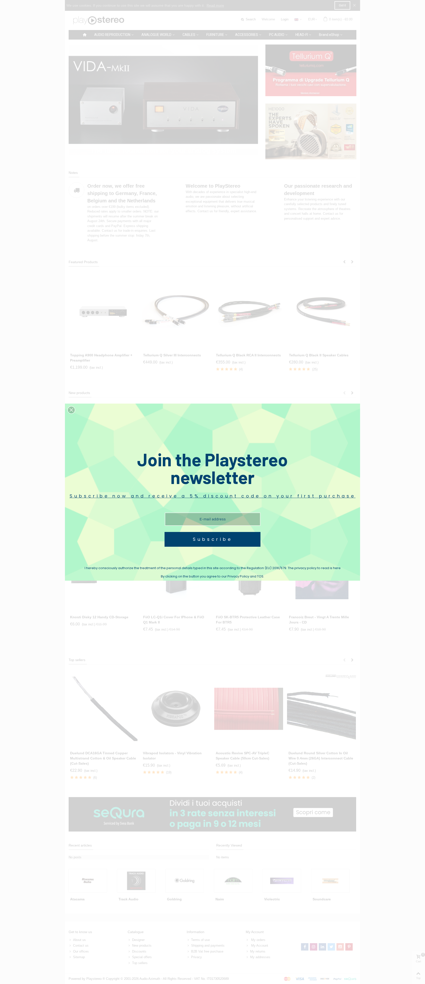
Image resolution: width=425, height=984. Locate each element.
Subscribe (212, 539)
